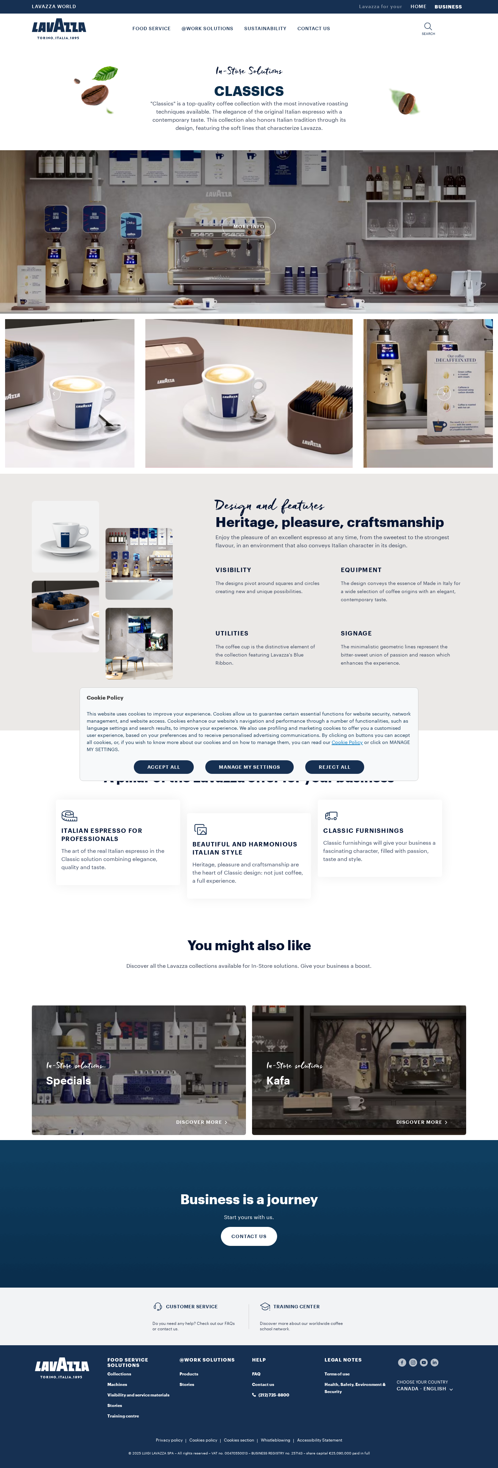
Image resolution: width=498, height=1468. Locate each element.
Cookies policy (203, 1440)
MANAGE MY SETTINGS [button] (249, 767)
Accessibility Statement (319, 1440)
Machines (117, 1385)
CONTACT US (249, 1236)
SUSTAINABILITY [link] (265, 28)
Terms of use (337, 1374)
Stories (114, 1406)
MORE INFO (249, 226)
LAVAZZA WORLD (54, 6)
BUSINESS (448, 6)
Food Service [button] (151, 28)
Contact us (263, 1385)
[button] (428, 29)
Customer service (192, 1306)
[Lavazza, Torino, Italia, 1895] (59, 29)
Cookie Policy (347, 742)
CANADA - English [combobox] (422, 1389)
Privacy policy (169, 1440)
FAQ (256, 1374)
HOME (419, 6)
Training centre (123, 1416)
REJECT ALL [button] (335, 767)
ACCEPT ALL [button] (163, 767)
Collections (119, 1374)
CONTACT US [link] (313, 28)
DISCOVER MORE (199, 1122)
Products (189, 1374)
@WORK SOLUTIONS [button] (207, 28)
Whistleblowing (275, 1440)
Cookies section (239, 1440)
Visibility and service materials (138, 1395)
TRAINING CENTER (296, 1306)
